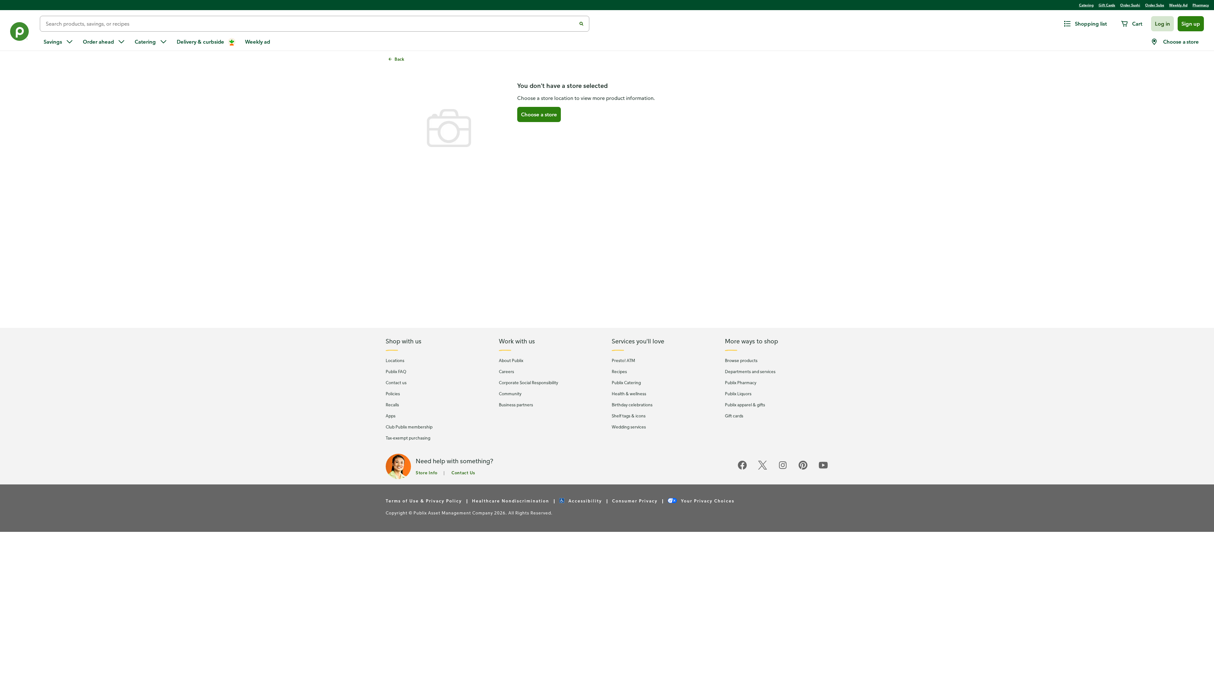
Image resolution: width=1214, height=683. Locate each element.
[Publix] (20, 32)
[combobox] (310, 24)
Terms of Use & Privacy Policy (424, 500)
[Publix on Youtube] (823, 468)
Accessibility (584, 500)
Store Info (427, 472)
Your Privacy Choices (706, 500)
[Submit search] (581, 24)
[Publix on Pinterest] (803, 468)
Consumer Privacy (635, 500)
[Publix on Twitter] (762, 468)
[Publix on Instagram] (783, 468)
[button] (1162, 23)
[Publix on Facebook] (742, 468)
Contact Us (463, 472)
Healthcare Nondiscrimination (510, 500)
